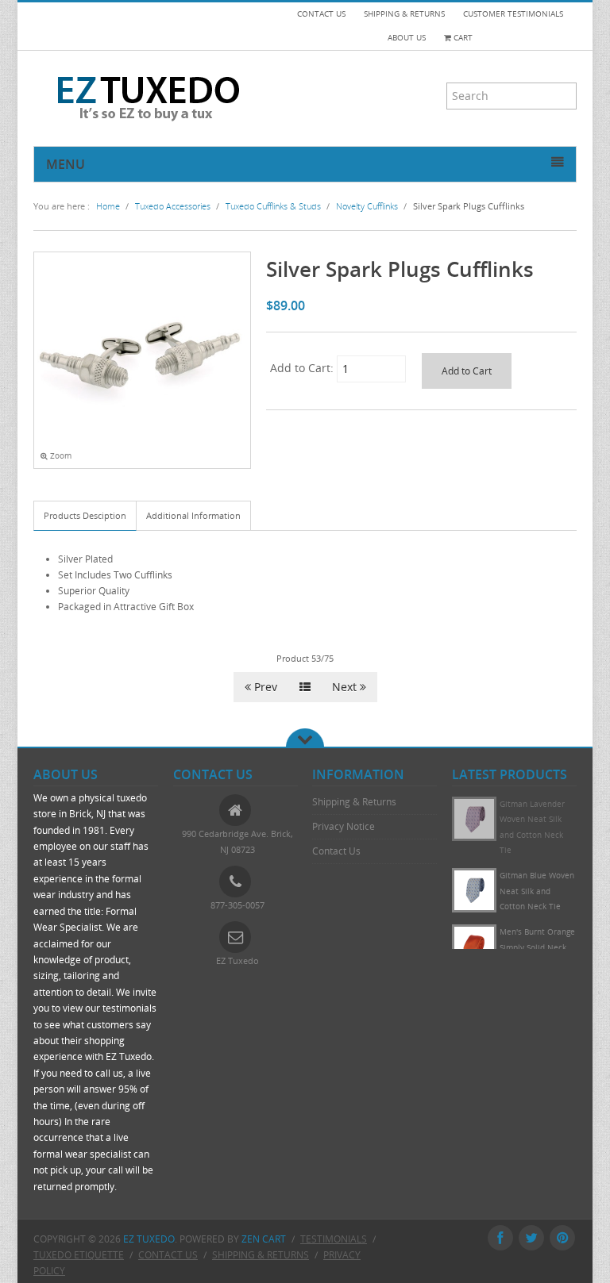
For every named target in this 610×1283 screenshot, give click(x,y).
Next (346, 686)
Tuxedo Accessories (172, 206)
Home (108, 206)
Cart (462, 38)
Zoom (59, 456)
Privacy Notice (343, 826)
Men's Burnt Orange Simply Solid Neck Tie (537, 947)
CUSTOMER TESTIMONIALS (513, 14)
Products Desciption (85, 515)
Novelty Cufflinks (367, 206)
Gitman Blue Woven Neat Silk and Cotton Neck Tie (537, 891)
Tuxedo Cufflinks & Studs (273, 206)
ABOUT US (407, 38)
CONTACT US (321, 14)
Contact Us (336, 851)
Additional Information (193, 515)
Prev (264, 686)
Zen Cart (263, 1239)
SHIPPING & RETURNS (404, 14)
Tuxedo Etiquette (78, 1255)
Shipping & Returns (354, 802)
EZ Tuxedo (149, 1239)
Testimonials (333, 1239)
